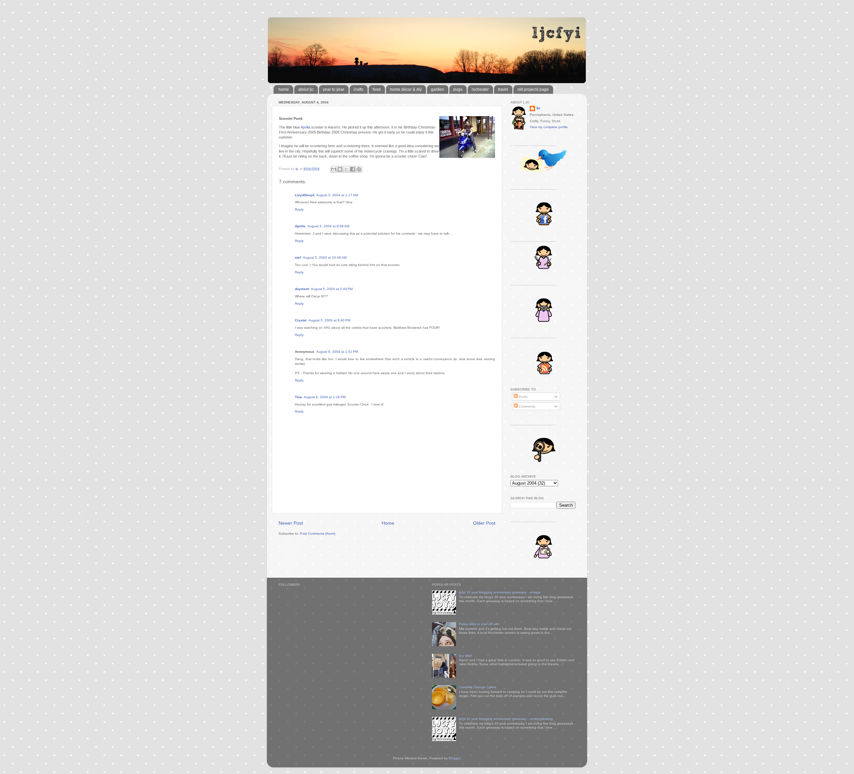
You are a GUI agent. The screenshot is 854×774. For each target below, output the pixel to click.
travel (503, 89)
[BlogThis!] (340, 169)
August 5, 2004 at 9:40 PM (329, 320)
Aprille (300, 226)
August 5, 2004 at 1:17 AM (337, 195)
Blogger (454, 758)
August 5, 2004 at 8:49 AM (328, 226)
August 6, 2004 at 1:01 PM (337, 351)
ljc (538, 108)
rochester (480, 89)
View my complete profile (549, 127)
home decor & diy (406, 89)
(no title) (465, 656)
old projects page (533, 89)
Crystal (301, 320)
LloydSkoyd (304, 195)
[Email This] (333, 169)
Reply (299, 209)
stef (298, 257)
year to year (333, 89)
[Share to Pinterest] (359, 169)
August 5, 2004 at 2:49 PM (332, 289)
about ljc (306, 89)
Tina (298, 397)
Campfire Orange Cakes (477, 687)
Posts (522, 397)
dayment (302, 289)
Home (388, 523)
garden (437, 89)
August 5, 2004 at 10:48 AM (325, 257)
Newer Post (291, 523)
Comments (526, 406)
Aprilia (305, 127)
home (284, 89)
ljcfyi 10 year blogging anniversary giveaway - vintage (500, 592)
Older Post (484, 523)
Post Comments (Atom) (317, 533)
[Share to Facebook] (352, 169)
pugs (457, 89)
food (377, 89)
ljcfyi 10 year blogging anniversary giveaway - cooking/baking (506, 719)
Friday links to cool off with (479, 624)
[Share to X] (346, 169)
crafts (358, 89)
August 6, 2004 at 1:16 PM (325, 397)
